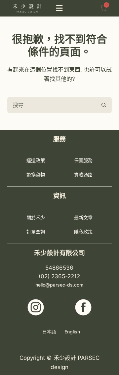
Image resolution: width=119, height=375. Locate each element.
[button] (59, 8)
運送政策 (35, 160)
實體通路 (83, 174)
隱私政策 (83, 231)
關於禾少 (35, 217)
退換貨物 (35, 174)
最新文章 (83, 217)
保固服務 (83, 160)
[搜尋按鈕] (103, 105)
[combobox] (52, 105)
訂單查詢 (35, 231)
